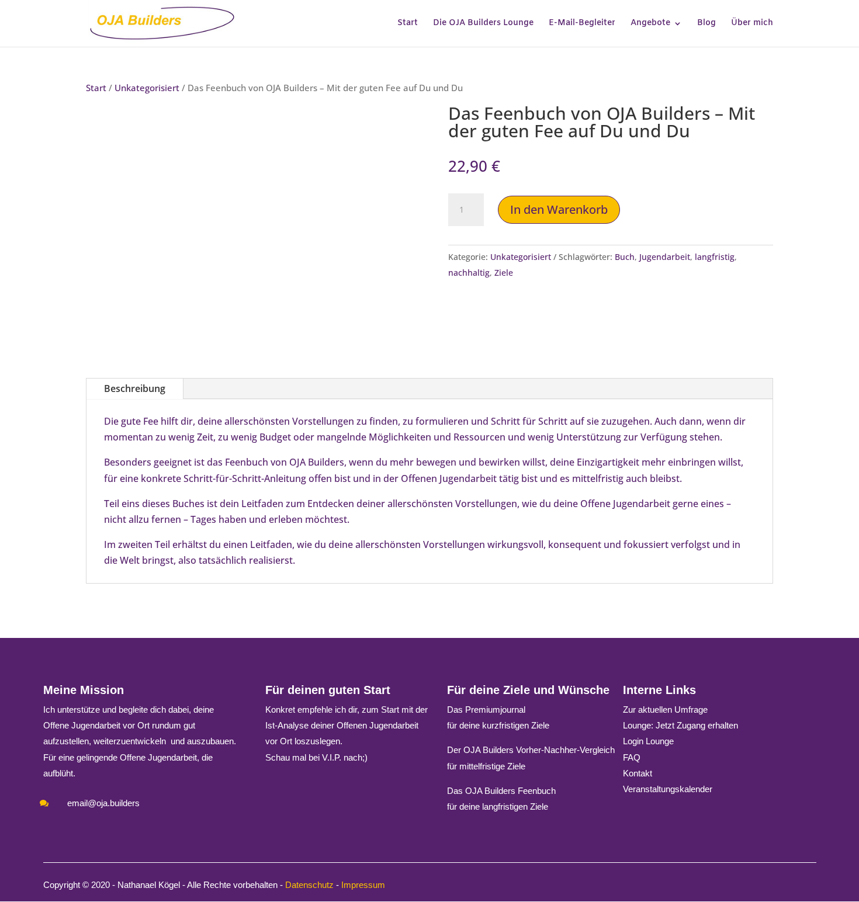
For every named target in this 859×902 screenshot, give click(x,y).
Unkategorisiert (147, 87)
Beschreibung (134, 388)
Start (407, 24)
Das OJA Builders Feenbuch (501, 791)
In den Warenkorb (559, 209)
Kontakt (637, 773)
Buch (625, 256)
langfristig (715, 256)
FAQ (631, 757)
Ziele (503, 272)
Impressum (363, 885)
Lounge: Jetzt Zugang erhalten (680, 725)
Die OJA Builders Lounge (483, 24)
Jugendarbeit (664, 256)
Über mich (752, 24)
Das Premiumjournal (486, 709)
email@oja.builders (103, 803)
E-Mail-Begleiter (582, 24)
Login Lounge (648, 741)
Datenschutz (309, 885)
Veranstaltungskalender (667, 789)
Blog (706, 24)
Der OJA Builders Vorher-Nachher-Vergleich (531, 750)
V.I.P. (331, 757)
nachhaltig (469, 272)
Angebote (650, 24)
